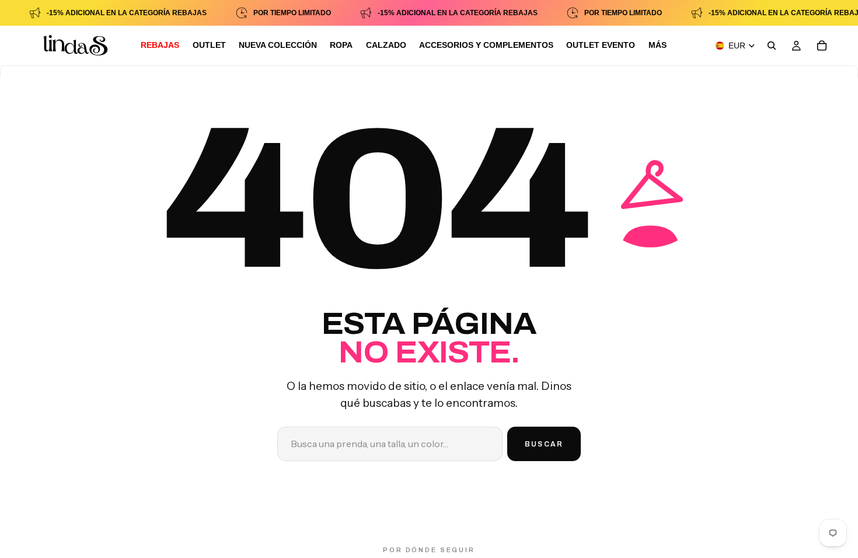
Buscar (544, 444)
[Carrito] (822, 45)
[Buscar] (771, 45)
